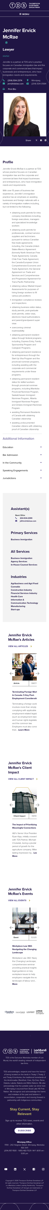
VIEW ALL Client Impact (21, 779)
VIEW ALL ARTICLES (18, 646)
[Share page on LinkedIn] (44, 140)
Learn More (24, 729)
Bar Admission (10, 455)
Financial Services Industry (24, 593)
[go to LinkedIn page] (6, 42)
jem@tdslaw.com (16, 83)
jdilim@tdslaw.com (28, 521)
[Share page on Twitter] (36, 140)
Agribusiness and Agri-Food (24, 583)
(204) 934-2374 (15, 80)
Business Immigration (21, 539)
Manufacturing (18, 606)
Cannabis (15, 586)
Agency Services (19, 561)
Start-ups (15, 609)
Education (8, 447)
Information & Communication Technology (24, 601)
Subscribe (24, 1130)
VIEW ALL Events (17, 900)
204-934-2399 (26, 518)
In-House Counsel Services (24, 564)
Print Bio (11, 89)
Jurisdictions (9, 478)
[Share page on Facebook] (40, 140)
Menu (26, 14)
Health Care (17, 596)
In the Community (12, 462)
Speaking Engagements (15, 470)
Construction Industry (21, 589)
